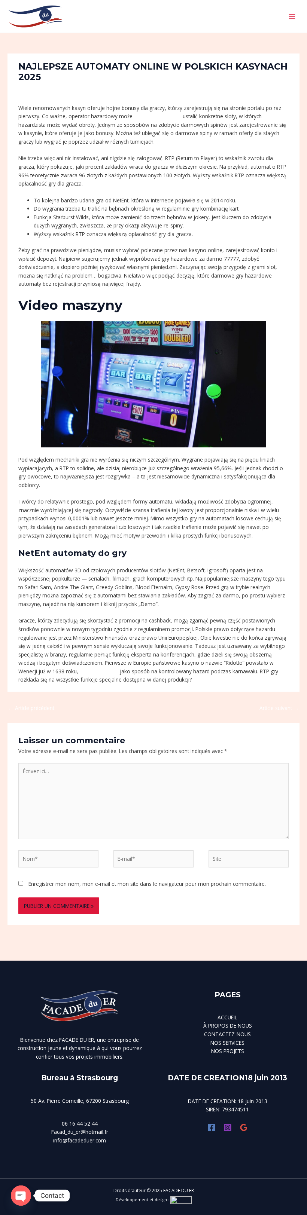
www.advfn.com (99, 671)
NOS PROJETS (227, 1051)
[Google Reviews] (244, 1127)
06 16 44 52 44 (80, 1123)
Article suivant (279, 707)
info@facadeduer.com (79, 1140)
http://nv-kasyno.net (157, 116)
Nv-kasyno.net (98, 89)
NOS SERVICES (227, 1042)
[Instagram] (228, 1127)
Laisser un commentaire (47, 89)
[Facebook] (211, 1127)
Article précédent (31, 707)
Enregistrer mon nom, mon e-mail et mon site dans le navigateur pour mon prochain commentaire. (147, 883)
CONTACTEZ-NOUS (227, 1034)
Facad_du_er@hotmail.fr (79, 1131)
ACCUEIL (227, 1017)
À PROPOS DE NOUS (227, 1025)
